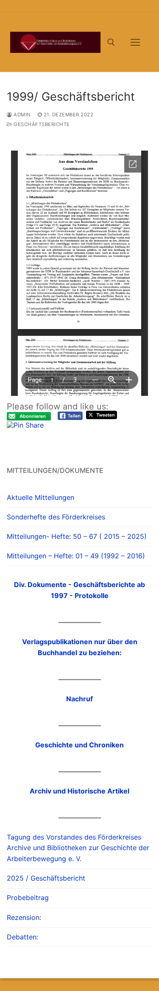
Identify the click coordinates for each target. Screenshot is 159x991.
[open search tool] (111, 42)
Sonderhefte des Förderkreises (56, 517)
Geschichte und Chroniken (79, 745)
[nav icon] (135, 42)
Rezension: (24, 917)
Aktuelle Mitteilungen (40, 497)
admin (21, 115)
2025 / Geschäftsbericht (46, 878)
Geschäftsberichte (41, 124)
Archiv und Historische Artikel (79, 791)
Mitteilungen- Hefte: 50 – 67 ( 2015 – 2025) (77, 536)
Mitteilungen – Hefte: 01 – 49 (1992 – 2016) (76, 556)
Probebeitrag (28, 897)
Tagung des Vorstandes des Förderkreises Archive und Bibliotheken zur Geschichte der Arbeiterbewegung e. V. (78, 848)
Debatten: (22, 937)
